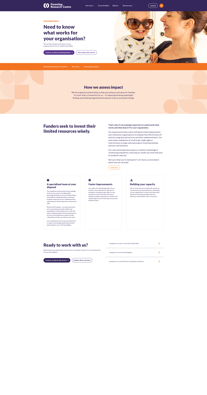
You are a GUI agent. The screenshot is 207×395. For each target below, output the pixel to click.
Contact (153, 6)
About (115, 6)
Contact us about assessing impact (58, 52)
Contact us (114, 168)
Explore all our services (82, 260)
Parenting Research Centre (56, 67)
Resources (127, 6)
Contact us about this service (56, 260)
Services (89, 6)
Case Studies (103, 6)
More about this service (86, 52)
